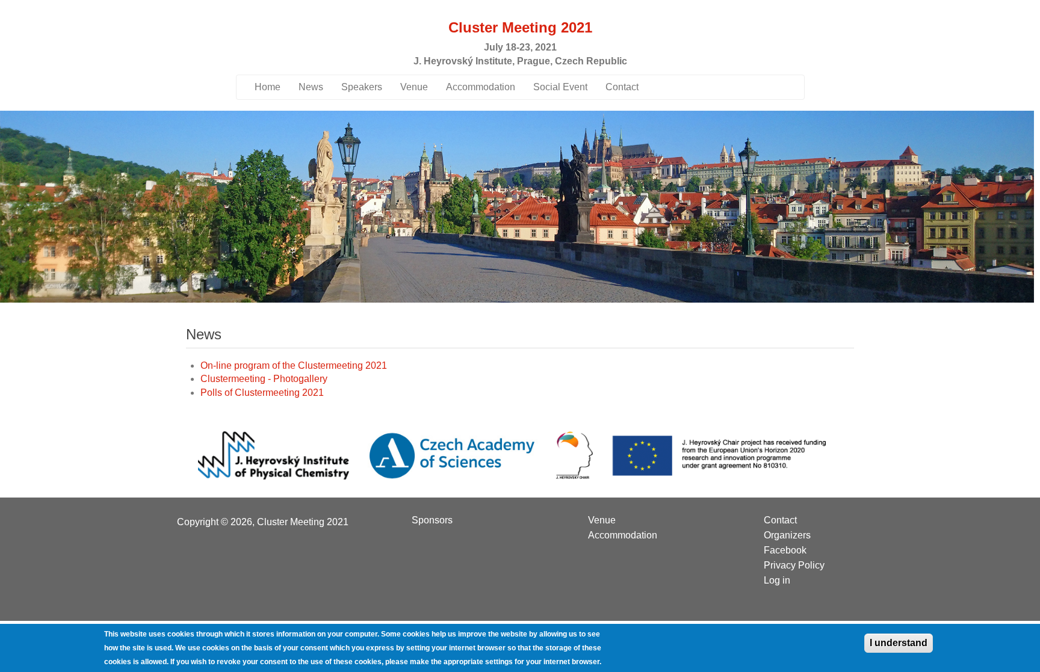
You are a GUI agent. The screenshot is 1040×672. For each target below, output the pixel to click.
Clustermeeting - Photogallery (263, 379)
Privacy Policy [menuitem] (794, 565)
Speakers (361, 87)
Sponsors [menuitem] (432, 520)
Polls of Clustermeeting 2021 (262, 392)
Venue (414, 87)
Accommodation (480, 87)
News (311, 87)
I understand (898, 643)
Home (267, 87)
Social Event (560, 87)
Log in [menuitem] (777, 580)
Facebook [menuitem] (785, 550)
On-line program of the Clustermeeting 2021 (293, 365)
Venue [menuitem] (602, 520)
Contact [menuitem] (780, 520)
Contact (622, 87)
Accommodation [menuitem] (622, 535)
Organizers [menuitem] (787, 535)
